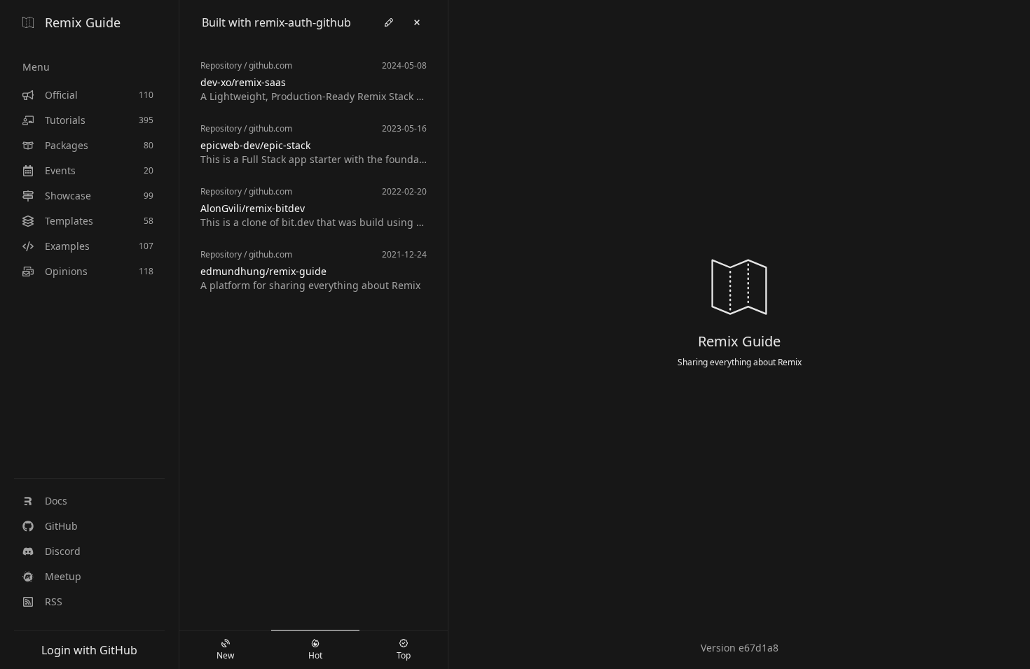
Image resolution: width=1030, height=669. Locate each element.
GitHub (61, 526)
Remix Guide (83, 22)
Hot (315, 655)
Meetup (63, 576)
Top (404, 655)
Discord (63, 551)
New (225, 655)
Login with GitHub (89, 650)
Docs (56, 500)
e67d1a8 (758, 647)
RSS (53, 601)
